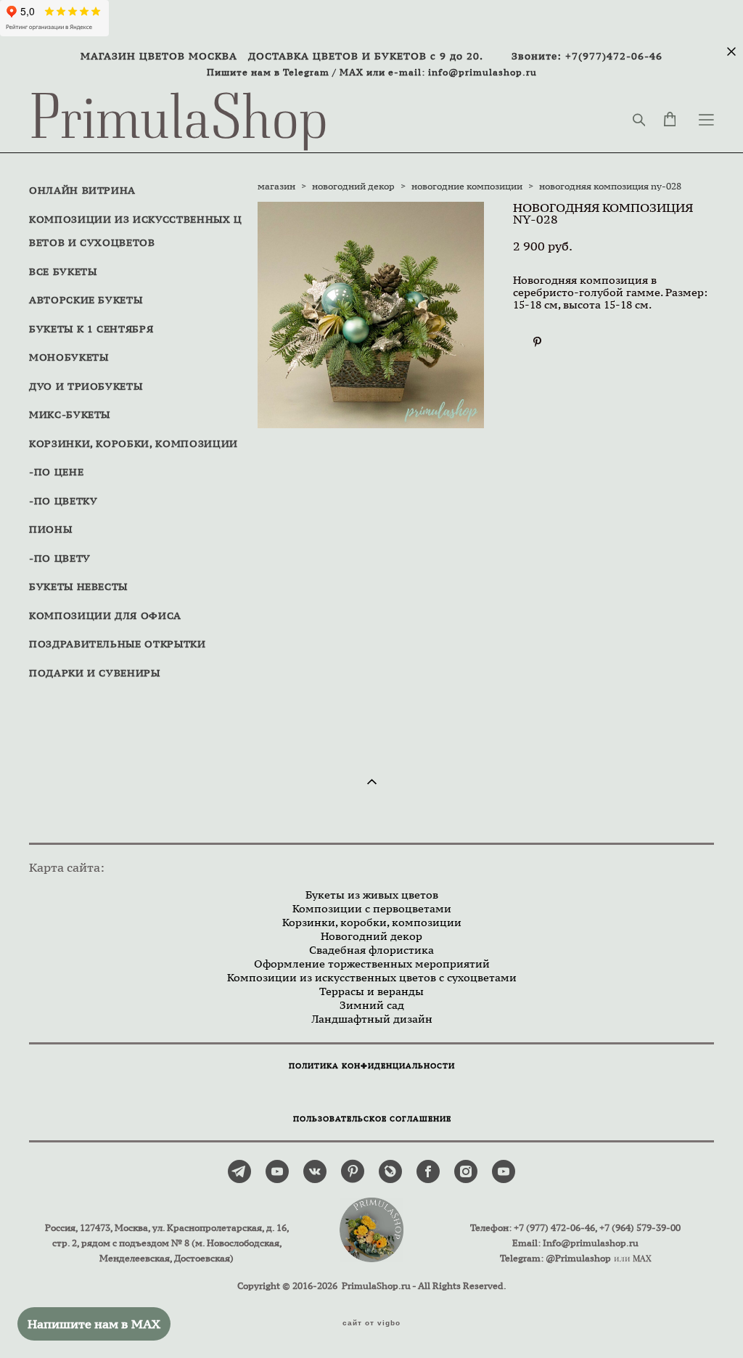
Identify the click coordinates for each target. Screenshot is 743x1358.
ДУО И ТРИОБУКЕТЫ (85, 386)
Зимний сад (372, 1005)
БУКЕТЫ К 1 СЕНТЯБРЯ (91, 328)
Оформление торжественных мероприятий (372, 963)
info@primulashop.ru (482, 72)
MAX (352, 72)
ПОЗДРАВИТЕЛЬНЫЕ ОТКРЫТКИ (117, 643)
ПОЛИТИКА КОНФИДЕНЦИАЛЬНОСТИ (372, 1066)
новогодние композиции (466, 186)
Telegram (306, 72)
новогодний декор (353, 186)
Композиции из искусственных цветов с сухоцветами (372, 977)
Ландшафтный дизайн (371, 1019)
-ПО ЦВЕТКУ (63, 500)
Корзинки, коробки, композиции (371, 922)
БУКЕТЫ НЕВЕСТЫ (78, 586)
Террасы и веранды (371, 991)
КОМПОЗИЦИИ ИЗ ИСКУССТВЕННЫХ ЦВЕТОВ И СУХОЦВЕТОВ (135, 231)
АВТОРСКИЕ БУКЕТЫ (85, 299)
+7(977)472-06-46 (613, 55)
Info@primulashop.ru (591, 1243)
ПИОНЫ (50, 529)
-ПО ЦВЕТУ (60, 558)
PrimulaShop (179, 120)
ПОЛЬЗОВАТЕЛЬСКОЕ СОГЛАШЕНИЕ (372, 1119)
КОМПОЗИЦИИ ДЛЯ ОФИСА (105, 615)
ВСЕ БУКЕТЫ (63, 271)
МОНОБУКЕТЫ (69, 357)
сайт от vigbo (371, 1323)
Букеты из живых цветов (371, 894)
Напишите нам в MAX (94, 1324)
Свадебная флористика (371, 950)
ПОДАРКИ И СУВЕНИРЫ (94, 672)
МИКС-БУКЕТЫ (69, 414)
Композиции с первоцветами (371, 908)
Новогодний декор (371, 936)
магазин (276, 186)
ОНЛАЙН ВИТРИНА (82, 190)
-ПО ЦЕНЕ (56, 471)
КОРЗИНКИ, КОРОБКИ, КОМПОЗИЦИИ (133, 443)
